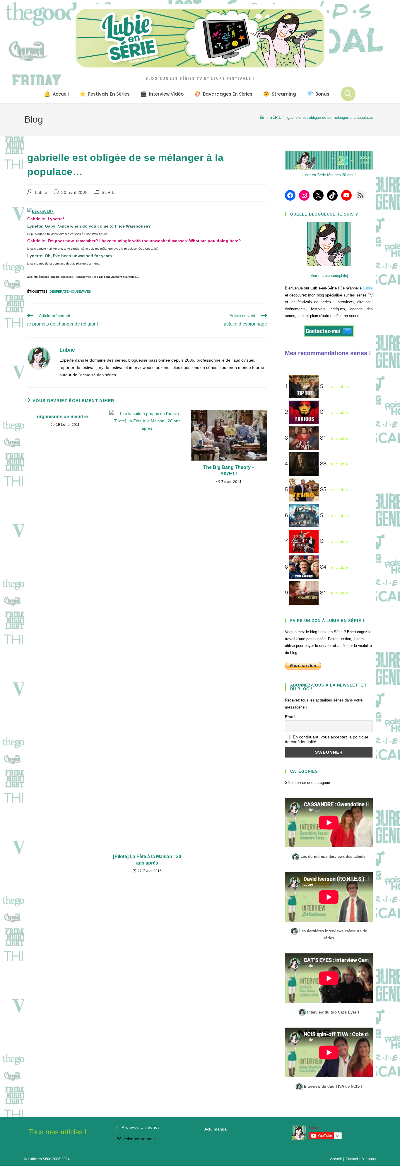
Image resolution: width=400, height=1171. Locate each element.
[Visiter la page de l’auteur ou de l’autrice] (39, 357)
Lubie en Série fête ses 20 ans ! (329, 175)
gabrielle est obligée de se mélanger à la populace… (331, 117)
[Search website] (348, 94)
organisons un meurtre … (65, 416)
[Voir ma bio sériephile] (329, 275)
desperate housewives (70, 291)
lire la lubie (338, 387)
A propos (369, 1159)
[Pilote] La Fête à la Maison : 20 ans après (147, 859)
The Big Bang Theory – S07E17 (228, 470)
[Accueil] (262, 117)
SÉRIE (108, 192)
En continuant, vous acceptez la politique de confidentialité (326, 739)
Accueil (336, 1159)
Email (290, 716)
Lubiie (41, 192)
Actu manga (215, 1129)
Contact (352, 1159)
